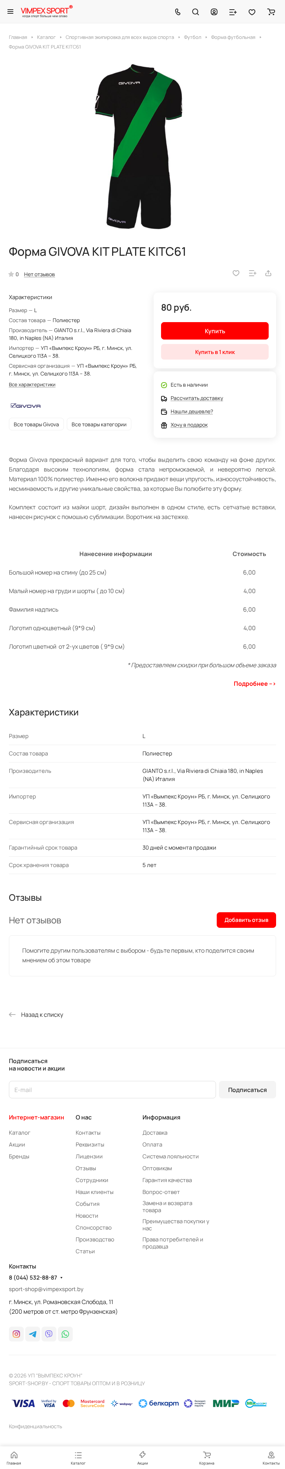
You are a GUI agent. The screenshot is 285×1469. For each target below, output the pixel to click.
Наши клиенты (95, 1192)
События (87, 1204)
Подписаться (247, 1090)
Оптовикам (157, 1168)
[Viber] (49, 1334)
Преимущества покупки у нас (175, 1224)
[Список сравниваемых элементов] (233, 11)
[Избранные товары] (252, 11)
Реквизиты (90, 1144)
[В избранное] (236, 273)
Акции (17, 1144)
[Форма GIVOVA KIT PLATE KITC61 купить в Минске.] (142, 147)
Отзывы (86, 1168)
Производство (95, 1239)
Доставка (154, 1133)
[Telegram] (32, 1334)
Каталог (19, 1133)
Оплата (152, 1144)
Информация (161, 1117)
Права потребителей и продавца (172, 1242)
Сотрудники (92, 1180)
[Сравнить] (253, 273)
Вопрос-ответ (161, 1192)
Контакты (88, 1133)
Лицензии (89, 1156)
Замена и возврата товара (167, 1206)
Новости (87, 1216)
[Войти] (214, 11)
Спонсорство (94, 1227)
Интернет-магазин (36, 1117)
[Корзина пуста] (271, 11)
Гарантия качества (167, 1180)
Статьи (85, 1251)
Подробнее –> (255, 683)
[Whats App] (65, 1334)
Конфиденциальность (35, 1426)
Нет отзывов (39, 274)
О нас (84, 1117)
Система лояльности (170, 1156)
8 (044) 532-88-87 (33, 1277)
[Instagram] (16, 1334)
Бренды (19, 1156)
